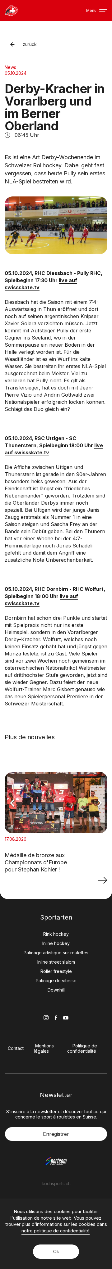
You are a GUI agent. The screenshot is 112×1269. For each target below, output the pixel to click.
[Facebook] (56, 1017)
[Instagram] (46, 1017)
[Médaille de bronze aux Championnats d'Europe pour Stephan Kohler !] (102, 880)
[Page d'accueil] (11, 10)
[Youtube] (66, 1018)
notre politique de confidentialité (55, 1230)
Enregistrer (56, 1134)
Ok (56, 1251)
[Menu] (103, 11)
